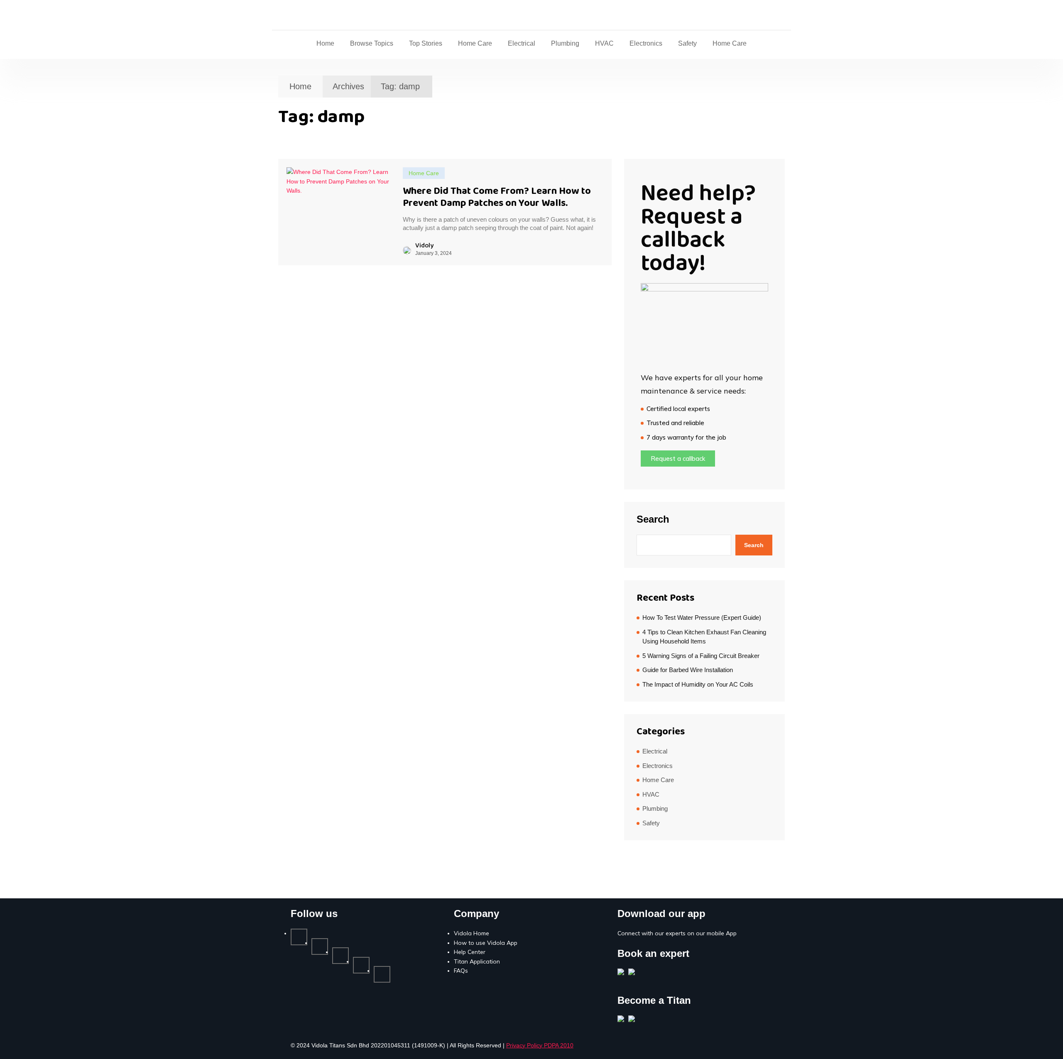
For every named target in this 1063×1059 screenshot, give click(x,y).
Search (653, 519)
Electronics (645, 43)
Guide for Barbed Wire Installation (687, 669)
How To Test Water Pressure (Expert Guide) (701, 617)
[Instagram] (361, 965)
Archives (348, 86)
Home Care (475, 43)
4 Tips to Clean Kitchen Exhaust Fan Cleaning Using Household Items (704, 637)
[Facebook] (299, 937)
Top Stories (425, 43)
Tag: (400, 86)
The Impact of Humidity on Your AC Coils (697, 684)
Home (325, 43)
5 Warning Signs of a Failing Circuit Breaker (700, 655)
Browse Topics (371, 43)
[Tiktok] (382, 974)
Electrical (521, 43)
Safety (687, 43)
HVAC (604, 43)
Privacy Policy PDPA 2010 (539, 1045)
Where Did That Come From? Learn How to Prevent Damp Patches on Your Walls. (497, 197)
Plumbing (565, 43)
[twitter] (319, 946)
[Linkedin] (340, 955)
